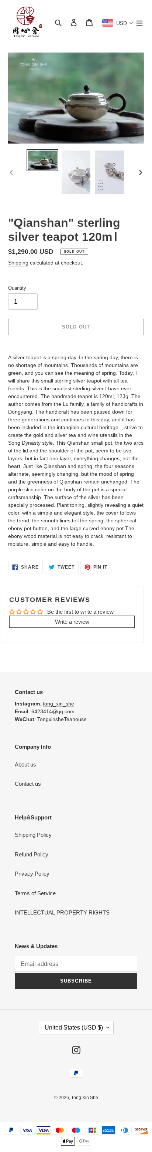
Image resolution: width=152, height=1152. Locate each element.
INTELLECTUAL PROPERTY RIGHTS (62, 912)
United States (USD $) (74, 1027)
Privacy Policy (32, 873)
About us (25, 764)
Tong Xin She (84, 1097)
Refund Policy (31, 854)
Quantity (17, 288)
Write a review (72, 622)
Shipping (18, 263)
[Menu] (139, 22)
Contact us (28, 784)
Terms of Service (35, 893)
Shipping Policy (33, 835)
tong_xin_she (58, 704)
